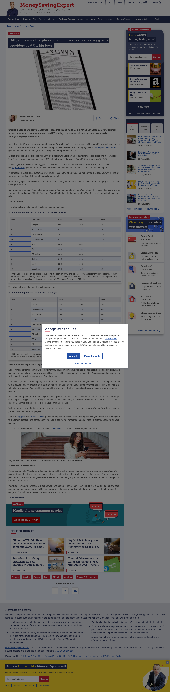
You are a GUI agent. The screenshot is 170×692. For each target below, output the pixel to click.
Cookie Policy (111, 338)
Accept (73, 356)
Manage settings (83, 363)
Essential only (92, 356)
